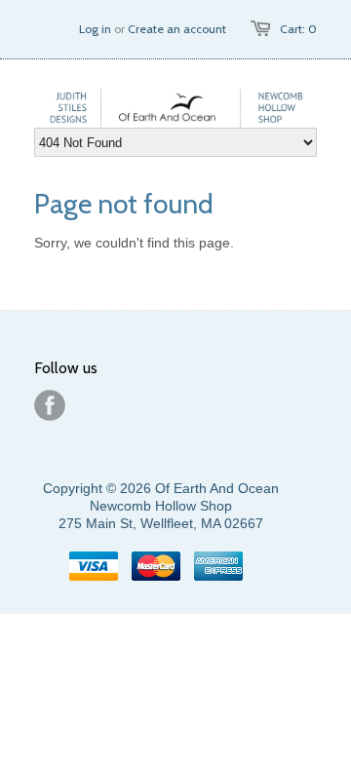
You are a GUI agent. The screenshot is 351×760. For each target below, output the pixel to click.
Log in (95, 28)
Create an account (177, 28)
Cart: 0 (298, 28)
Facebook (49, 405)
